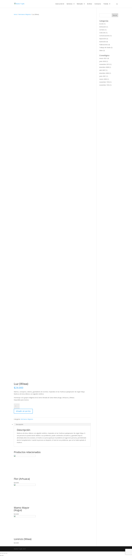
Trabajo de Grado (104, 47)
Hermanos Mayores (24, 14)
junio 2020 (102, 61)
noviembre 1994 (104, 82)
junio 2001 (102, 76)
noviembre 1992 (104, 85)
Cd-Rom (101, 30)
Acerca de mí (59, 4)
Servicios (69, 4)
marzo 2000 (103, 79)
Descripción (19, 424)
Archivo (89, 4)
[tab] (52, 424)
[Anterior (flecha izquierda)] (1, 555)
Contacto (98, 4)
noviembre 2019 (104, 64)
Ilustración (102, 42)
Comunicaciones (104, 36)
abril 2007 (102, 70)
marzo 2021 (103, 58)
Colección (102, 33)
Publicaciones (103, 45)
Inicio (15, 14)
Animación (102, 27)
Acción (101, 24)
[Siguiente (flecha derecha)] (2, 555)
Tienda (105, 4)
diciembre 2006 (104, 73)
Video (101, 50)
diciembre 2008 (104, 67)
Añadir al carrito (23, 411)
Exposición (102, 39)
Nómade (80, 4)
